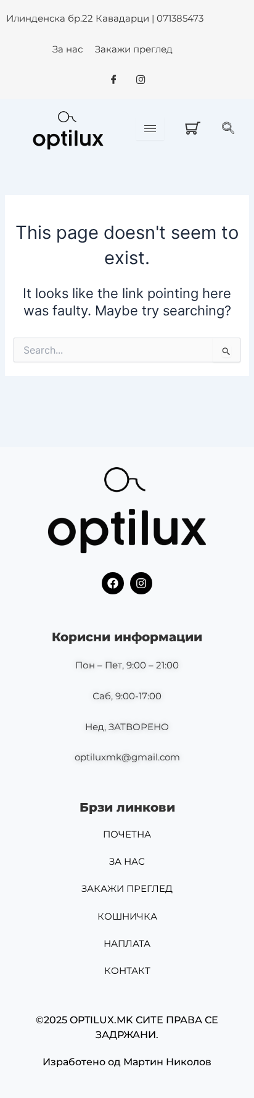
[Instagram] (140, 80)
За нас (67, 49)
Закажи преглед (134, 49)
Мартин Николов (167, 1062)
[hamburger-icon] (150, 128)
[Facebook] (113, 80)
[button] (231, 129)
